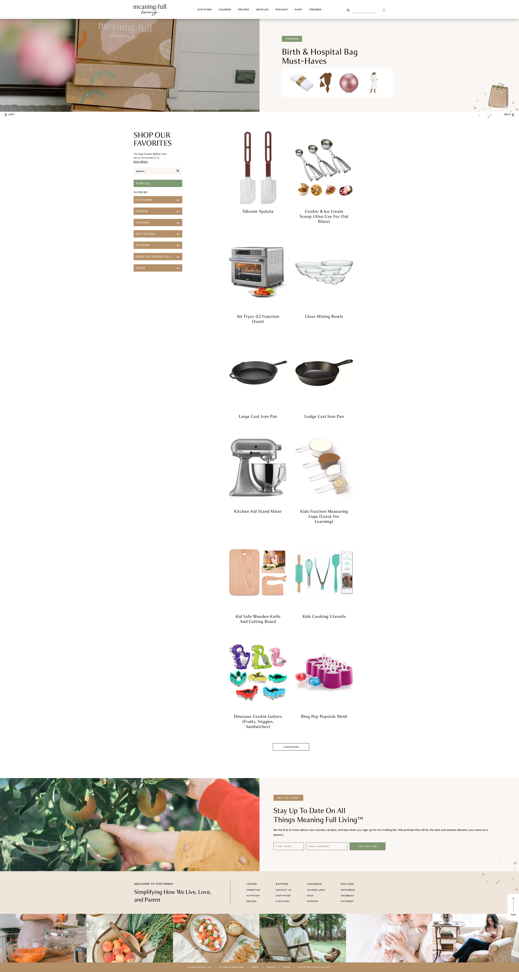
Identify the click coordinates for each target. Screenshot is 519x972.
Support (312, 901)
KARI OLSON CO (315, 967)
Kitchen (143, 245)
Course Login (316, 889)
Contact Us (283, 889)
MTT (328, 967)
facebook (347, 895)
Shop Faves (283, 895)
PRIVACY (271, 967)
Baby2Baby (141, 161)
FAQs (310, 895)
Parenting (253, 889)
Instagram (348, 889)
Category (144, 200)
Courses (314, 884)
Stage (141, 268)
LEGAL (255, 967)
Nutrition (253, 895)
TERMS (287, 967)
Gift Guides (146, 234)
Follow (347, 884)
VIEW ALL (143, 183)
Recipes (252, 901)
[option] (259, 65)
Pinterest (347, 901)
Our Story (283, 901)
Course (142, 211)
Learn (252, 884)
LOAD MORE (291, 746)
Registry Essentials (153, 257)
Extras (282, 884)
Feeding (142, 222)
